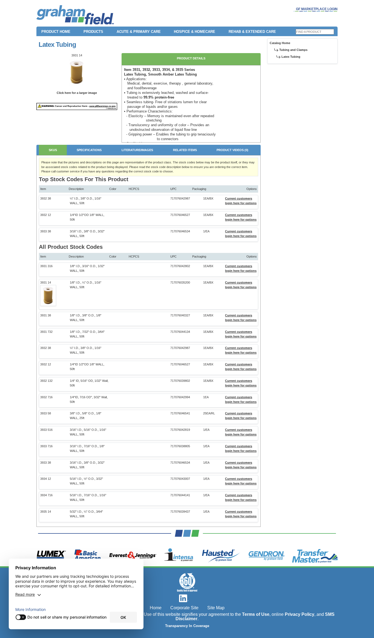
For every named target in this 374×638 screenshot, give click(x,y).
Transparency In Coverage (187, 626)
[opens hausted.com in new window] (221, 556)
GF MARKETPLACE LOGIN (317, 9)
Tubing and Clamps (293, 49)
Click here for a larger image (77, 92)
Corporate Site (184, 607)
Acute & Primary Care (139, 32)
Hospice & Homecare (194, 32)
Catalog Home (280, 43)
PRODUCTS (93, 32)
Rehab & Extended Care (252, 32)
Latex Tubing (290, 56)
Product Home (55, 32)
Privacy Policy (299, 614)
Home (156, 607)
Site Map (216, 607)
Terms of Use (255, 614)
